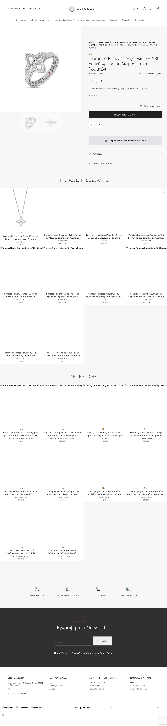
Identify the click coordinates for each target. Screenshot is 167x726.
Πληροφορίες (95, 154)
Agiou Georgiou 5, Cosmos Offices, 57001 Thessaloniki (26, 684)
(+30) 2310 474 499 (18, 694)
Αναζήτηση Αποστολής (98, 683)
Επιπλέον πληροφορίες (100, 163)
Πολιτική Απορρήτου (82, 653)
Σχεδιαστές (21, 20)
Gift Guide (139, 20)
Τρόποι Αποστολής (96, 689)
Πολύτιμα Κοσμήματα (63, 20)
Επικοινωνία (34, 8)
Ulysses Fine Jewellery (40, 20)
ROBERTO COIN (96, 73)
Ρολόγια (113, 20)
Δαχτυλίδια (125, 42)
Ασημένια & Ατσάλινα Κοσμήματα (91, 20)
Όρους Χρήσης (106, 653)
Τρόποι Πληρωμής (96, 686)
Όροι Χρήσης (135, 683)
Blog (50, 683)
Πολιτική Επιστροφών (138, 689)
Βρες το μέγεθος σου (153, 106)
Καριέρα (52, 689)
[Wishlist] (163, 191)
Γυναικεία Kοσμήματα (107, 42)
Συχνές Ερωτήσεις (55, 686)
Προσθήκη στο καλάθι (125, 114)
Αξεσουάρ (126, 20)
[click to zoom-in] (40, 69)
